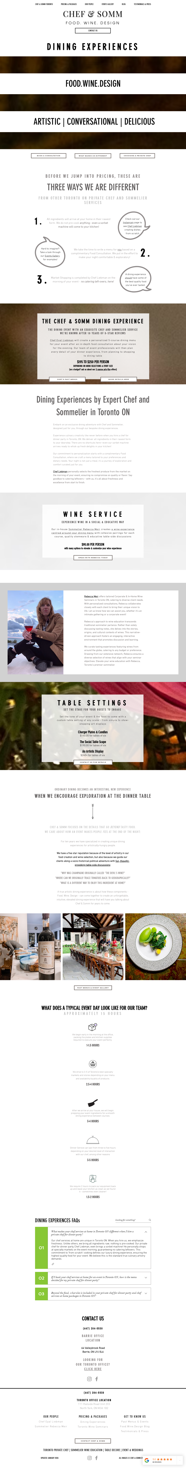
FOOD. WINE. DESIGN (93, 23)
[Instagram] (89, 1379)
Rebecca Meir (91, 596)
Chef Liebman (60, 471)
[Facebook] (97, 1379)
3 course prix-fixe (103, 369)
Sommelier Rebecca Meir (84, 529)
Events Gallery (52, 256)
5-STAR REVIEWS (115, 333)
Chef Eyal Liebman (62, 340)
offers (113, 369)
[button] (93, 30)
